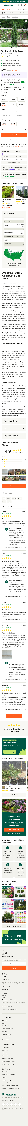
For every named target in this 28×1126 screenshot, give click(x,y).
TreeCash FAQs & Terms (8, 1061)
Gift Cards (4, 1031)
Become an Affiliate (7, 1037)
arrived (19, 498)
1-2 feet (4, 104)
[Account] (21, 5)
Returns (4, 1077)
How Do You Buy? (9, 752)
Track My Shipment (7, 1006)
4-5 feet (4, 109)
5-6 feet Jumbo (19, 115)
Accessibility (5, 1083)
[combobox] (14, 506)
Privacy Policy (5, 1071)
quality (9, 498)
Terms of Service (6, 1080)
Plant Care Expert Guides (8, 1026)
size (3, 498)
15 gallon (21, 99)
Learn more (17, 169)
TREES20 (8, 148)
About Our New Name (8, 1064)
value (4, 502)
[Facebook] (11, 1104)
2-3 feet (13, 104)
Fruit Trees (18, 9)
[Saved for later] (26, 21)
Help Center (5, 1053)
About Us (4, 1020)
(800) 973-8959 (10, 176)
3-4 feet (21, 104)
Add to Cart (15, 134)
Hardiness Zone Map (7, 1058)
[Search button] (18, 5)
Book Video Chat (14, 829)
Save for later (15, 140)
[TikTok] (7, 1104)
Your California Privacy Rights (10, 1085)
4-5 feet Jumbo (6, 115)
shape (9, 502)
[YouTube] (15, 1104)
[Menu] (3, 5)
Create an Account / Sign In (9, 1009)
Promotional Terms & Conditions (10, 1088)
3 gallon (13, 99)
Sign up (14, 968)
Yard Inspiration (6, 1039)
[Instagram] (3, 1104)
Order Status (5, 1047)
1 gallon (4, 99)
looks (14, 498)
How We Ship (5, 1055)
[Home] (8, 5)
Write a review (14, 486)
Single (4, 124)
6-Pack (13, 124)
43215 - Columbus (14, 85)
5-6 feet (13, 109)
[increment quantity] (25, 129)
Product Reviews (6, 1034)
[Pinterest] (19, 1104)
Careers (4, 1023)
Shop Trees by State (7, 1028)
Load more (14, 715)
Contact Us (5, 989)
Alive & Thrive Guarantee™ (9, 1074)
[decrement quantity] (2, 129)
